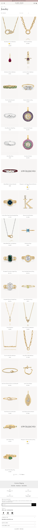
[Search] (34, 3)
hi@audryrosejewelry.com (7, 519)
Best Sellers (24, 485)
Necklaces (18, 485)
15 (20, 474)
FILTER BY (4, 13)
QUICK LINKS (5, 522)
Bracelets (13, 485)
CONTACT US (5, 517)
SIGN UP (34, 504)
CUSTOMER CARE (6, 525)
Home (2, 6)
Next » (23, 474)
